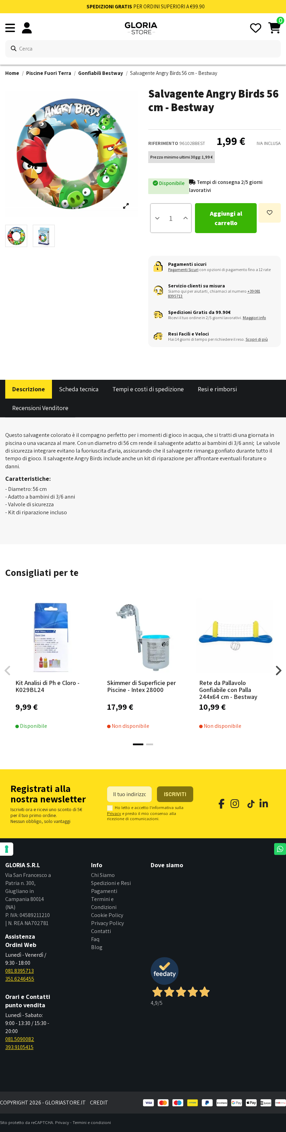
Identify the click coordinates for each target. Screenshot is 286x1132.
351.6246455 (19, 979)
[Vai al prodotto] (153, 673)
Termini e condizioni (92, 1122)
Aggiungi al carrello (226, 218)
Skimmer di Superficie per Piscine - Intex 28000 (141, 686)
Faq (95, 939)
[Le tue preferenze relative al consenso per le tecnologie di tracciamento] (6, 849)
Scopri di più (257, 339)
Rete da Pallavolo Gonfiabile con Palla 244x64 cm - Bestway (228, 690)
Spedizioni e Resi (111, 883)
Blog (97, 947)
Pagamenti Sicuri (183, 269)
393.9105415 (19, 1047)
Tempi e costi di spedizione (148, 389)
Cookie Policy (107, 915)
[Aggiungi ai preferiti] (269, 213)
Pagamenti (104, 891)
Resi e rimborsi (217, 389)
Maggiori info (254, 317)
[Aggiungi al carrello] (61, 673)
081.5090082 (19, 1039)
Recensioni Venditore (40, 408)
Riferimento (163, 143)
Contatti (101, 931)
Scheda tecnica (78, 389)
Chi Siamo (103, 875)
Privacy (114, 813)
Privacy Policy (107, 923)
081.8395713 (19, 971)
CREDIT (99, 1102)
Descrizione (28, 389)
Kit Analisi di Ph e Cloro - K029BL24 (47, 686)
